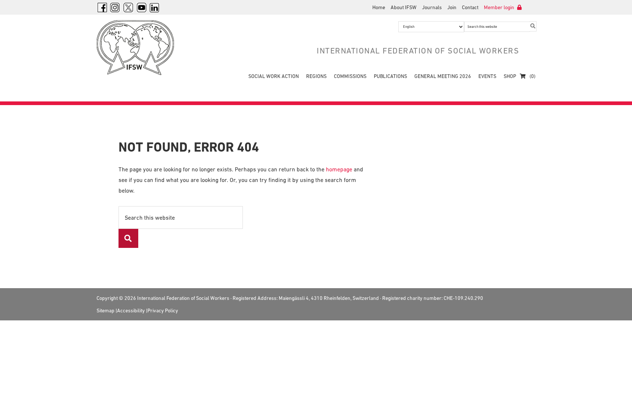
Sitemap (105, 310)
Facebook (102, 7)
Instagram (115, 7)
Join (451, 7)
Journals (432, 7)
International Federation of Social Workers (140, 47)
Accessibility (131, 310)
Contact (470, 7)
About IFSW (404, 7)
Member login (499, 7)
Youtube (141, 7)
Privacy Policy (162, 310)
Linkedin (154, 7)
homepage (339, 169)
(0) (531, 76)
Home (378, 7)
